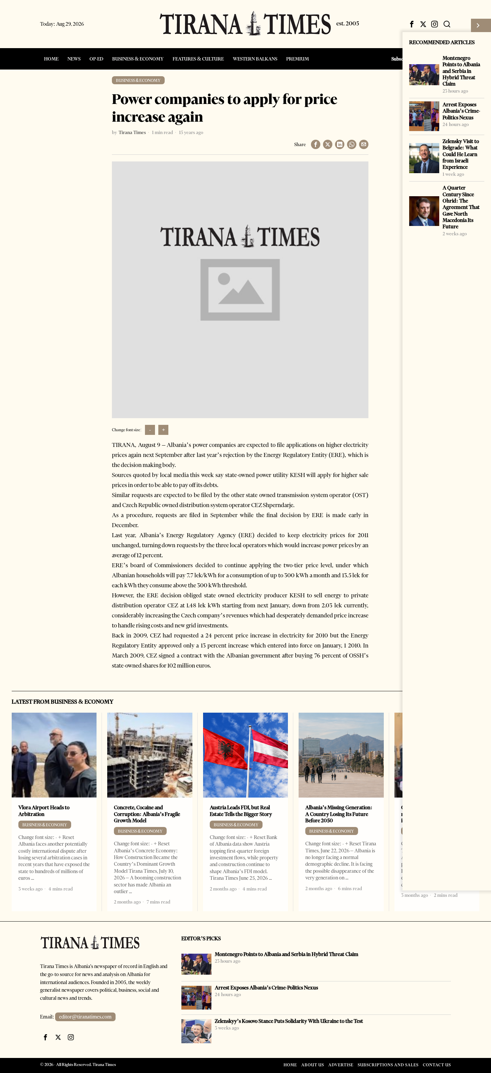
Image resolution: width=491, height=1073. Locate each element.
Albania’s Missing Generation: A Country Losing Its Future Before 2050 (338, 814)
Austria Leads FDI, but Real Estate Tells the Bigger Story (241, 810)
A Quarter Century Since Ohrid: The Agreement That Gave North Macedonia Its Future (461, 207)
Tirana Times (132, 132)
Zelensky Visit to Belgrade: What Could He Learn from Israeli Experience (461, 154)
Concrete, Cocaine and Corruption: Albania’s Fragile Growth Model (147, 814)
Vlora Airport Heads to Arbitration (43, 810)
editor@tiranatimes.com (85, 1017)
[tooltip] (412, 24)
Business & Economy (138, 80)
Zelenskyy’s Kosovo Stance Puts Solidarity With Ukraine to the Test (289, 1021)
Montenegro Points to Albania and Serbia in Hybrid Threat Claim (461, 71)
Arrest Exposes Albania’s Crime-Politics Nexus (461, 111)
